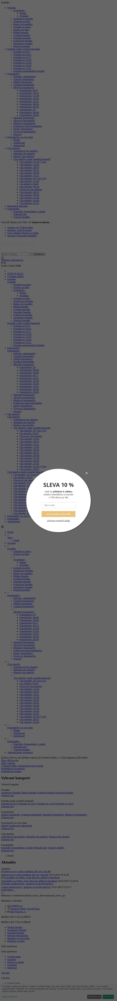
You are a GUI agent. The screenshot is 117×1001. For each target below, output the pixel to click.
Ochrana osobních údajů (58, 520)
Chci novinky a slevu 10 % (58, 514)
